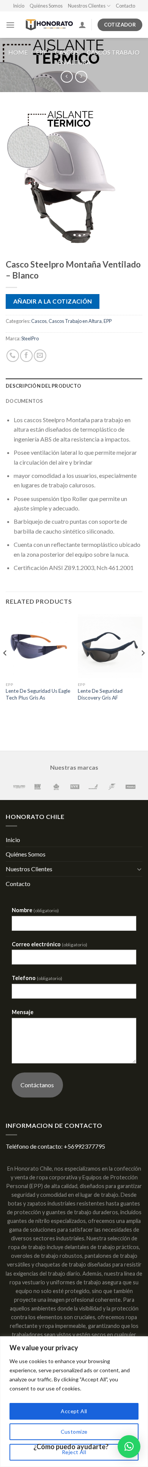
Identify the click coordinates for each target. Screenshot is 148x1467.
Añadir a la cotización (52, 301)
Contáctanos (37, 1084)
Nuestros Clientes (86, 6)
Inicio (18, 6)
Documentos (24, 401)
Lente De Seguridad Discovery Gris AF (100, 694)
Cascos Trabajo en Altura (75, 321)
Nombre (35, 910)
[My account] (82, 24)
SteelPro (30, 338)
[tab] (74, 385)
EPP (41, 52)
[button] (129, 1446)
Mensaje (22, 1012)
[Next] (142, 668)
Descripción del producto (43, 386)
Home (18, 52)
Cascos (67, 52)
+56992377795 (84, 1146)
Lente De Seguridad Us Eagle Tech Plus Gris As (38, 694)
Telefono (37, 978)
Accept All (74, 1411)
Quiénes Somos (46, 6)
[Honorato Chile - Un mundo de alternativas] (46, 24)
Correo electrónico (49, 944)
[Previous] (5, 668)
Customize (74, 1431)
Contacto (125, 6)
